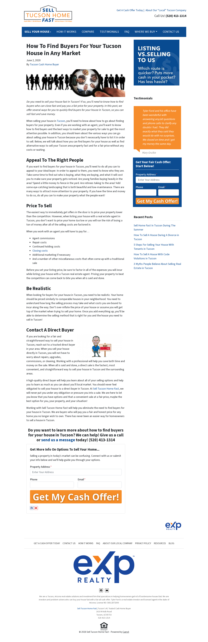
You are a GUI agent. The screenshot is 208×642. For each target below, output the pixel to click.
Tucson (61, 121)
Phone (33, 479)
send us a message (58, 440)
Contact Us (171, 32)
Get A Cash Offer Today (47, 543)
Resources (160, 543)
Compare (88, 32)
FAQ (126, 32)
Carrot (126, 632)
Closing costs (40, 251)
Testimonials (109, 32)
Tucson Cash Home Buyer (44, 64)
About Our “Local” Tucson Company (166, 10)
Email (81, 479)
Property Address (41, 467)
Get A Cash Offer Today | (130, 10)
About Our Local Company (117, 543)
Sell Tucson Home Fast (106, 389)
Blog (171, 543)
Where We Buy (145, 32)
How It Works (66, 32)
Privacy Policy (143, 543)
